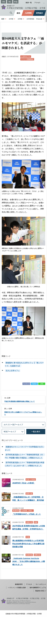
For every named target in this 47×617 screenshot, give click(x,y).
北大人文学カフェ (13, 370)
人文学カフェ (25, 56)
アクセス (37, 2)
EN (3, 1)
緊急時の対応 (39, 591)
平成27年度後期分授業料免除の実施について (19, 401)
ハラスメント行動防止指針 (17, 587)
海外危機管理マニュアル (38, 587)
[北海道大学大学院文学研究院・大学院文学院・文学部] (23, 7)
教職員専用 (19, 584)
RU (10, 1)
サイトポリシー (41, 584)
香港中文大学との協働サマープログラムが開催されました (23, 413)
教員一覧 (29, 2)
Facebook (26, 384)
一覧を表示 (35, 431)
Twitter (34, 384)
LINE (41, 384)
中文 (16, 1)
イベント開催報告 (27, 59)
